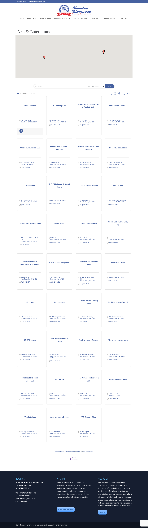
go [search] (110, 86)
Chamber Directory (79, 18)
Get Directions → (22, 501)
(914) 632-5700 (25, 485)
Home (22, 18)
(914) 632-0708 (25, 488)
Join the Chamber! (60, 18)
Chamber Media (109, 18)
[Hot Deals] (21, 132)
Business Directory (60, 451)
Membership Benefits (65, 509)
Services (95, 18)
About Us (30, 18)
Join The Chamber (88, 451)
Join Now (102, 512)
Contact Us (124, 18)
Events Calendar (45, 18)
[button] (103, 52)
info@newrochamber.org (32, 482)
